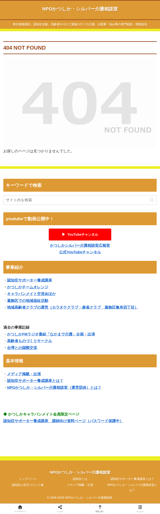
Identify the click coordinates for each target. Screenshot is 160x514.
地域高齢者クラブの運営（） (72, 307)
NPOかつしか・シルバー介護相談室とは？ (132, 487)
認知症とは (80, 478)
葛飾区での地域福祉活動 (27, 301)
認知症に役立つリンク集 (28, 484)
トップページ (27, 478)
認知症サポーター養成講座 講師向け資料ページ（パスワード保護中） (63, 421)
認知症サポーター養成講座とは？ (35, 381)
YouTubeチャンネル (80, 234)
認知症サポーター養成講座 (29, 280)
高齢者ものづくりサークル (29, 341)
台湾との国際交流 (22, 348)
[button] (152, 200)
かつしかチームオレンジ (27, 287)
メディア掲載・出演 (24, 374)
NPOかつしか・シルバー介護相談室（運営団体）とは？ (54, 387)
